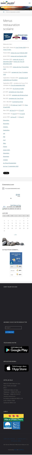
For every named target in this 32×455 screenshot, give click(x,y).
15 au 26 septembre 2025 (18, 85)
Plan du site (22, 438)
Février (5, 146)
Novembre (6, 123)
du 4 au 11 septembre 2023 (10, 166)
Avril (4, 140)
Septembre (6, 130)
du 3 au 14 (12, 110)
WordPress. (21, 449)
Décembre (6, 120)
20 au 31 (21, 117)
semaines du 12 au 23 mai (16, 98)
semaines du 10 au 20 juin (16, 92)
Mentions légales (9, 438)
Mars (4, 143)
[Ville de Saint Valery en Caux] (8, 3)
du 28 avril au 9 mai (17, 101)
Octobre (5, 127)
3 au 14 (14, 113)
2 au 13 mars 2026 (21, 47)
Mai (4, 136)
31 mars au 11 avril (16, 105)
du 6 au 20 (13, 117)
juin (4, 133)
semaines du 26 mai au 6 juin (20, 95)
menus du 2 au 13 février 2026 (19, 53)
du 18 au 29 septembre (9, 163)
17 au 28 (21, 110)
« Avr (15, 234)
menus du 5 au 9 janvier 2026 (19, 56)
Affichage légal (16, 441)
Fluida (15, 449)
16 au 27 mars (7, 49)
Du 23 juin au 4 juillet (18, 88)
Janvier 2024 (6, 150)
